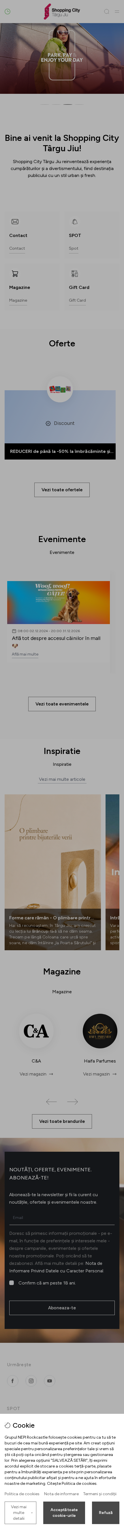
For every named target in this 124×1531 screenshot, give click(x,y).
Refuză (105, 1512)
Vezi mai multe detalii (19, 1512)
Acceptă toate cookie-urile (64, 1512)
